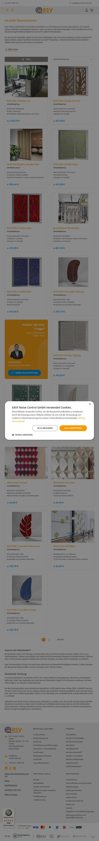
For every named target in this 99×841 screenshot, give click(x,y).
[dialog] (49, 420)
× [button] (90, 404)
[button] (22, 435)
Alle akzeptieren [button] (73, 428)
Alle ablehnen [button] (45, 428)
